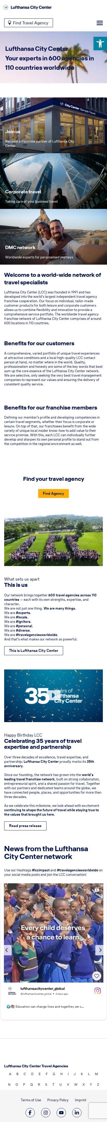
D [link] (32, 1074)
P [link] (24, 1084)
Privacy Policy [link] (58, 1100)
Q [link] (31, 1084)
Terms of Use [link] (31, 1100)
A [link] (10, 1074)
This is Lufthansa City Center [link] (33, 650)
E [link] (40, 1074)
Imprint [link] (80, 1100)
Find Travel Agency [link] (30, 23)
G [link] (54, 1074)
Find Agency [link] (53, 493)
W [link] (75, 1084)
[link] (100, 43)
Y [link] (91, 1084)
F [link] (47, 1074)
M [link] (96, 1074)
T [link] (53, 1084)
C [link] (25, 1074)
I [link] (68, 1074)
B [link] (17, 1074)
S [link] (46, 1084)
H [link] (61, 1074)
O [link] (17, 1084)
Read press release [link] (25, 825)
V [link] (68, 1084)
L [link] (89, 1074)
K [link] (82, 1074)
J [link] (75, 1074)
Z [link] (98, 1084)
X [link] (84, 1084)
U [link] (60, 1084)
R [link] (39, 1084)
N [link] (9, 1084)
